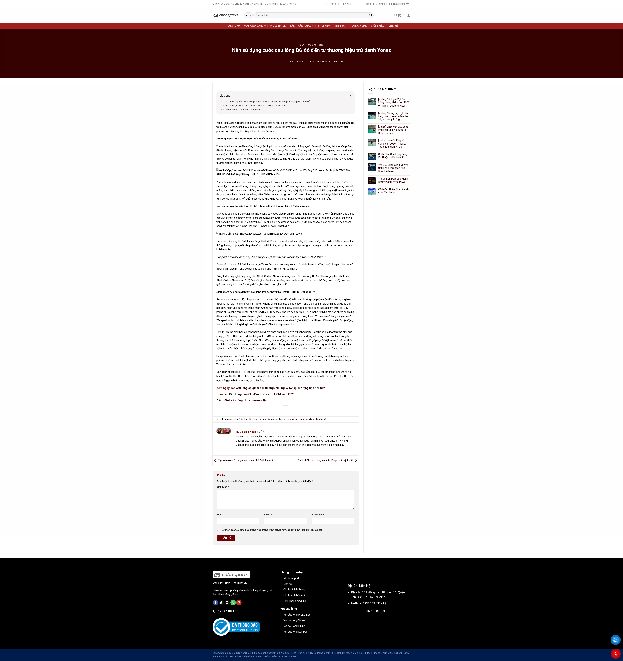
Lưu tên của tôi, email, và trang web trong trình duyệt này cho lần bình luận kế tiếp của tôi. (272, 530)
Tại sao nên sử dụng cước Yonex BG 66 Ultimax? (245, 460)
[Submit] (370, 15)
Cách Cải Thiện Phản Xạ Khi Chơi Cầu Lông (393, 191)
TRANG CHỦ (232, 25)
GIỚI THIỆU (377, 25)
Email (268, 514)
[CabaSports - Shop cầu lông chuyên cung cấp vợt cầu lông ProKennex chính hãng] (226, 15)
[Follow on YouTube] (239, 602)
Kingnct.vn (377, 618)
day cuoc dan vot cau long (281, 419)
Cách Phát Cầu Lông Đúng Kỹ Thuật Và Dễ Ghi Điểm (392, 156)
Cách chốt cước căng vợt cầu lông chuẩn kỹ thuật (325, 460)
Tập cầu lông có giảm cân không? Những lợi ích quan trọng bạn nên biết (277, 388)
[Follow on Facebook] (215, 602)
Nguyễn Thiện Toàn (332, 61)
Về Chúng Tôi (333, 4)
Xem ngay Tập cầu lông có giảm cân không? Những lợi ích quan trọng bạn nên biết (266, 101)
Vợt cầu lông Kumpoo (295, 631)
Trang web (318, 514)
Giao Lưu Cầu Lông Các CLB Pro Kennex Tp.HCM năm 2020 (254, 105)
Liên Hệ (359, 4)
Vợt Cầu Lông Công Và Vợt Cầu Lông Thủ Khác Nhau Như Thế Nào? (393, 168)
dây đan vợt (320, 419)
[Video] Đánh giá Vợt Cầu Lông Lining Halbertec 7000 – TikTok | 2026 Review (393, 102)
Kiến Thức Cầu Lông (311, 45)
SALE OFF (324, 25)
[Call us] (233, 602)
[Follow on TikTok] (221, 602)
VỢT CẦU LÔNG (253, 25)
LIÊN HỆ (393, 25)
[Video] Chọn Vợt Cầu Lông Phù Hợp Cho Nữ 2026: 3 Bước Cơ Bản (393, 129)
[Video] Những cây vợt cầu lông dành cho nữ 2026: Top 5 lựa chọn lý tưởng (393, 116)
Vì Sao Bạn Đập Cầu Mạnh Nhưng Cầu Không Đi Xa (393, 180)
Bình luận (223, 486)
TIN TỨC (339, 25)
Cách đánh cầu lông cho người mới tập (243, 109)
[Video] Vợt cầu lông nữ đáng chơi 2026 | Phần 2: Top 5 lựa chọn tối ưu (392, 143)
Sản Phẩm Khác (301, 25)
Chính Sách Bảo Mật (399, 4)
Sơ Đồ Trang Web (375, 4)
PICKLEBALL (278, 25)
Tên (220, 514)
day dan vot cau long (304, 419)
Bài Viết (347, 4)
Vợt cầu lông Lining (294, 626)
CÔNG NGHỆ (359, 25)
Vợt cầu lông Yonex (294, 620)
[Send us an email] (227, 602)
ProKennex (222, 299)
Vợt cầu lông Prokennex (296, 614)
